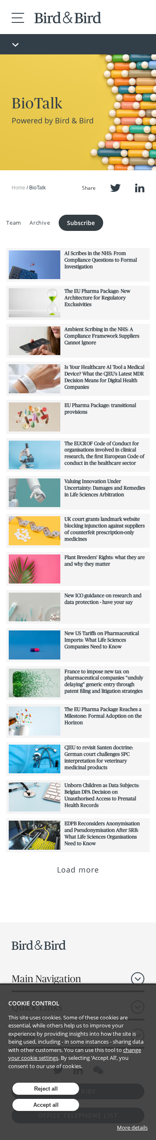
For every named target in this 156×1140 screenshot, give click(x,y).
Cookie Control (33, 1003)
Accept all (46, 1105)
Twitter (115, 188)
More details (132, 1127)
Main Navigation (46, 978)
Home (18, 188)
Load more (78, 870)
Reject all (46, 1089)
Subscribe (81, 223)
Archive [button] (40, 222)
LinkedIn (139, 188)
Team (13, 222)
